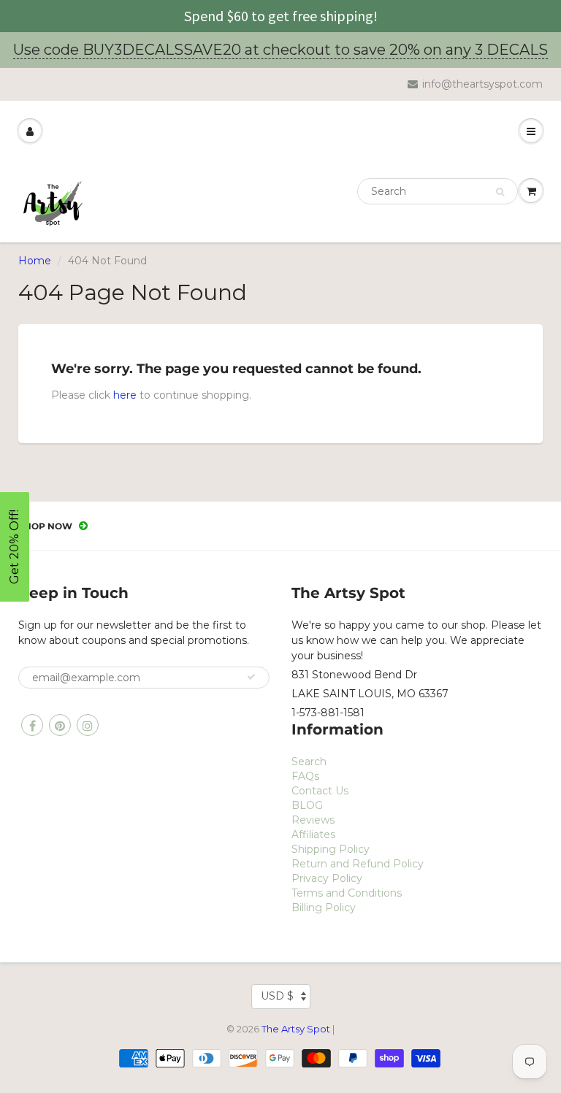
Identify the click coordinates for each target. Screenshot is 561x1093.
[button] (14, 547)
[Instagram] (88, 725)
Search (309, 761)
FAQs (305, 776)
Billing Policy (323, 907)
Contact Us (319, 790)
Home (34, 260)
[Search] (500, 192)
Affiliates (313, 834)
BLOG (307, 805)
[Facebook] (32, 725)
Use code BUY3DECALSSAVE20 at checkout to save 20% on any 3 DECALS (280, 49)
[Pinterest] (60, 725)
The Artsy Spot (296, 1029)
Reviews (313, 820)
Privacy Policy (326, 878)
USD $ (277, 995)
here (125, 395)
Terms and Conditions (346, 893)
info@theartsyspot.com (482, 84)
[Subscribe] (251, 677)
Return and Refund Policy (357, 863)
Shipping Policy (330, 849)
